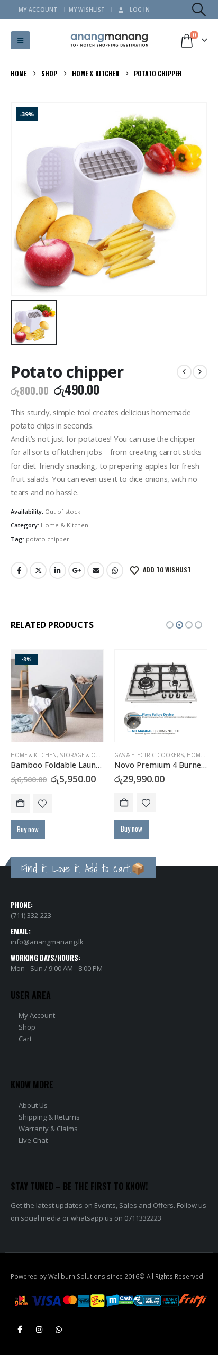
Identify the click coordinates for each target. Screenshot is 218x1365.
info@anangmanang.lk (47, 942)
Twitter (38, 570)
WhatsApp (114, 570)
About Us (33, 1105)
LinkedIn (57, 570)
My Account (38, 9)
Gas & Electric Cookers (149, 755)
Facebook (19, 570)
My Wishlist (87, 9)
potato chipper (47, 539)
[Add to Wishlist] (42, 803)
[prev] (184, 372)
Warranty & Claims (48, 1128)
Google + (76, 570)
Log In (140, 9)
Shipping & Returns (49, 1117)
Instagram (39, 1329)
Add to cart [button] (20, 803)
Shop (27, 1027)
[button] (199, 9)
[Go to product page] (161, 696)
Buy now (28, 829)
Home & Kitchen (64, 525)
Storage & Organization (96, 755)
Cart (25, 1038)
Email (95, 570)
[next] (200, 372)
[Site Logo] (109, 40)
